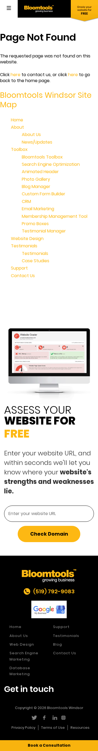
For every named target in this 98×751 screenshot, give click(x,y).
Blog (57, 644)
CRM (26, 201)
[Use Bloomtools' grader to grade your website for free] (84, 11)
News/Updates (37, 142)
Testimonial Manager (44, 231)
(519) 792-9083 (54, 591)
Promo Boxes (35, 224)
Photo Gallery (36, 179)
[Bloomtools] (39, 8)
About (17, 127)
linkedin (54, 718)
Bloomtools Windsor (65, 707)
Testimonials (24, 246)
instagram (64, 718)
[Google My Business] (49, 609)
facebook (44, 718)
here (15, 75)
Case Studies (35, 261)
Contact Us (23, 276)
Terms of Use (53, 727)
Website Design (27, 238)
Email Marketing (38, 209)
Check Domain (49, 533)
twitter (34, 718)
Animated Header (40, 172)
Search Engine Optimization (51, 164)
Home (17, 120)
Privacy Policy (23, 727)
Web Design (22, 644)
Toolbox (19, 149)
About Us (31, 134)
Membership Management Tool (54, 216)
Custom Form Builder (43, 194)
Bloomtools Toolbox (42, 157)
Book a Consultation (49, 745)
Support (19, 268)
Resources (80, 727)
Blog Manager (36, 186)
